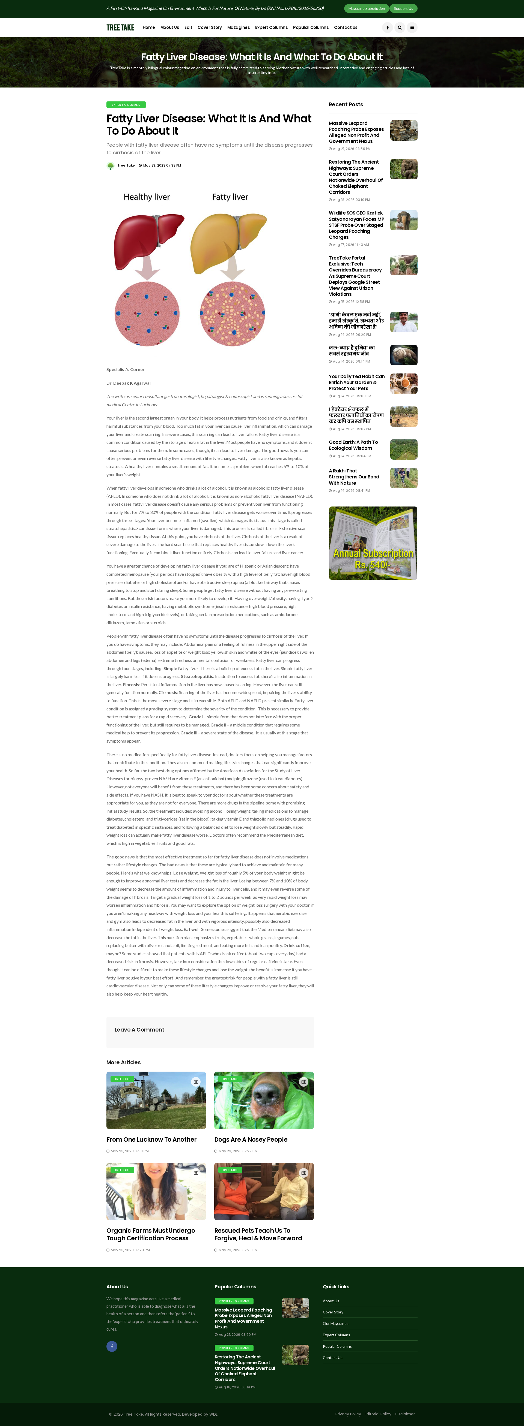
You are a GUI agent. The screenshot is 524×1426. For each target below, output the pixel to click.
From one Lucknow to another (151, 1139)
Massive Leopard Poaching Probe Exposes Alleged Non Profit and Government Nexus (356, 132)
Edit (188, 27)
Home (149, 27)
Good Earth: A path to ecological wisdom (353, 445)
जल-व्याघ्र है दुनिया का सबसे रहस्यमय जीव (352, 351)
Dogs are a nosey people (250, 1139)
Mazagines (238, 27)
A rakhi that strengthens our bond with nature (354, 477)
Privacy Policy (348, 1414)
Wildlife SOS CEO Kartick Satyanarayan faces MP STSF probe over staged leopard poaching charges (356, 225)
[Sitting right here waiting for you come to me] (404, 130)
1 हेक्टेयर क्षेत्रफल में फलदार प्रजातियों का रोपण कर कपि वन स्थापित (356, 415)
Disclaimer (405, 1414)
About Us (169, 27)
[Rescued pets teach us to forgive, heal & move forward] (264, 1191)
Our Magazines (336, 1323)
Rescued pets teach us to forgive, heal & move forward (258, 1234)
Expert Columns (271, 27)
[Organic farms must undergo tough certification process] (156, 1191)
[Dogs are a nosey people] (264, 1100)
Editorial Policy (378, 1414)
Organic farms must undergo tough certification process (150, 1234)
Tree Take (126, 165)
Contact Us (346, 27)
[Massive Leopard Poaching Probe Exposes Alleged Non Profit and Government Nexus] (295, 1308)
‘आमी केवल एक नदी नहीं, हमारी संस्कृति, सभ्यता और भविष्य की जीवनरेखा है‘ (356, 321)
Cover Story (210, 27)
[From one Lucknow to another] (156, 1100)
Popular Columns (311, 27)
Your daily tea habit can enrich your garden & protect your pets (357, 382)
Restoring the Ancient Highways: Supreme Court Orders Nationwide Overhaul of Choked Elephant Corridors (356, 177)
